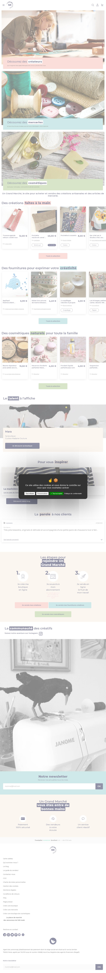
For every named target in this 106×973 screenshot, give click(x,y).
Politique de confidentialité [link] (73, 493)
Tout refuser (29, 493)
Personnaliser (42, 493)
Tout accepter (57, 493)
